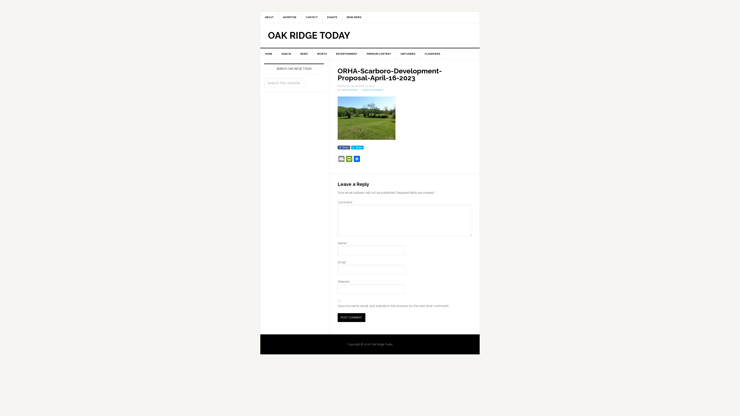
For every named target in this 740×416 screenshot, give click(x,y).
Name (343, 243)
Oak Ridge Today (309, 35)
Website (343, 281)
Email (342, 262)
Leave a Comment (372, 90)
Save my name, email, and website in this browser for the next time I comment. (393, 306)
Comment (346, 202)
